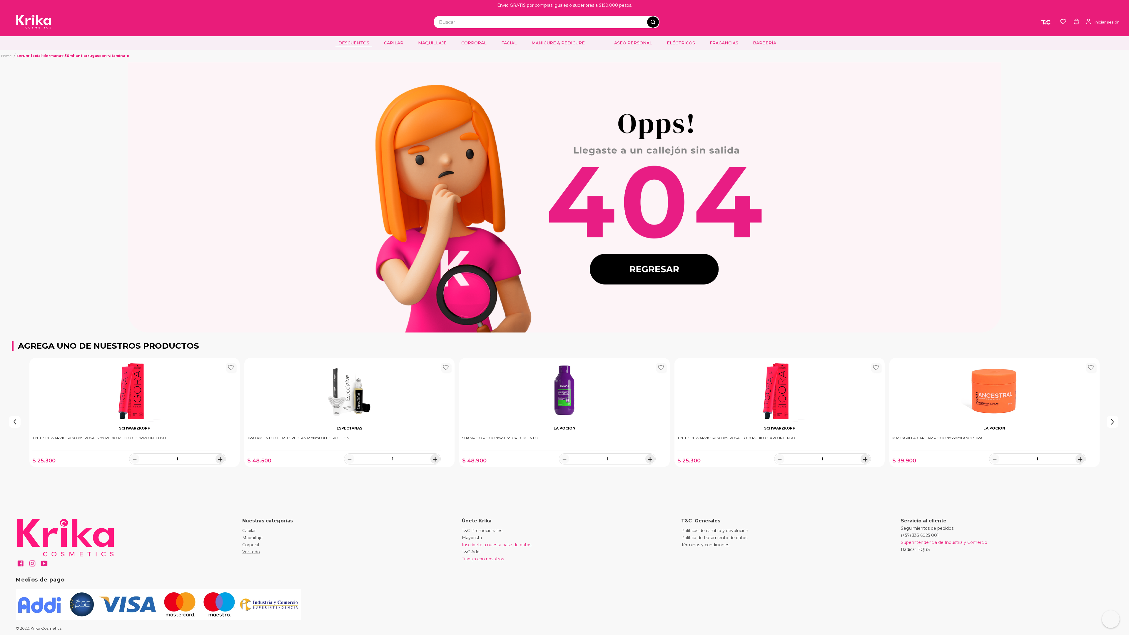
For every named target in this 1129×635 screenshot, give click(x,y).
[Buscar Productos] (653, 22)
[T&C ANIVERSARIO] (1046, 22)
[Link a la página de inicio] (6, 55)
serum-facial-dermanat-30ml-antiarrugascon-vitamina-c (72, 56)
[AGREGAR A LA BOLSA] (134, 473)
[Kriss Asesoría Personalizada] (1111, 619)
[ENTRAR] (1102, 22)
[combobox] (546, 22)
